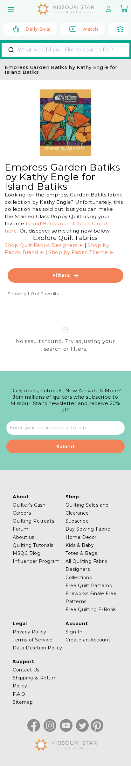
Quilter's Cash (29, 505)
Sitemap (23, 702)
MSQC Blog (26, 553)
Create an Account (88, 640)
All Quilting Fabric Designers (86, 565)
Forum (21, 529)
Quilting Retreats (33, 521)
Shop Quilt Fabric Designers (42, 245)
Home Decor (81, 537)
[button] (11, 9)
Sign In (74, 632)
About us (23, 537)
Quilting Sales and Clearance (87, 509)
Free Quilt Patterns (89, 585)
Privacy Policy (29, 632)
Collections (79, 577)
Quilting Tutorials (33, 545)
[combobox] (65, 50)
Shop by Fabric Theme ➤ (81, 252)
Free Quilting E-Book (91, 609)
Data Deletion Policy (37, 648)
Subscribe (77, 521)
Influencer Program (36, 561)
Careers (22, 513)
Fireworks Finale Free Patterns (91, 597)
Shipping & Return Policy (35, 682)
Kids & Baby (80, 545)
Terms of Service (33, 640)
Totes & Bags (81, 553)
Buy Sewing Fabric (88, 529)
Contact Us (26, 670)
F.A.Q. (20, 694)
